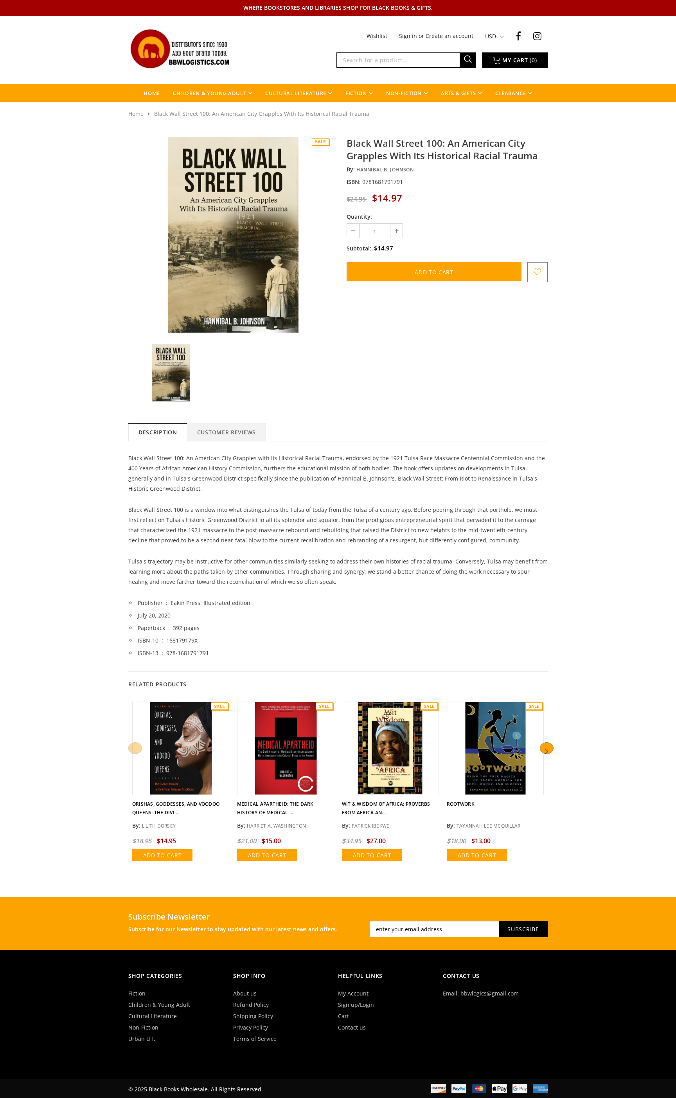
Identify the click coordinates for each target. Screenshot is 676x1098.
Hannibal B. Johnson (385, 169)
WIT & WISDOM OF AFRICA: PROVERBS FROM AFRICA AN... (386, 808)
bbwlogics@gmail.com (489, 993)
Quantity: (359, 216)
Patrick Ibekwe (370, 826)
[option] (233, 235)
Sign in (409, 36)
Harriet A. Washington (276, 826)
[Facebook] (518, 35)
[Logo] (180, 48)
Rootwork (461, 804)
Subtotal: (359, 248)
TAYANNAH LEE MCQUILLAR (488, 826)
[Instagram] (537, 35)
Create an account (449, 36)
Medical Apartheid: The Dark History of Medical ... (275, 808)
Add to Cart (162, 855)
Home (136, 113)
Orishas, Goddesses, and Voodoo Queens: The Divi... (175, 808)
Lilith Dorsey (159, 826)
